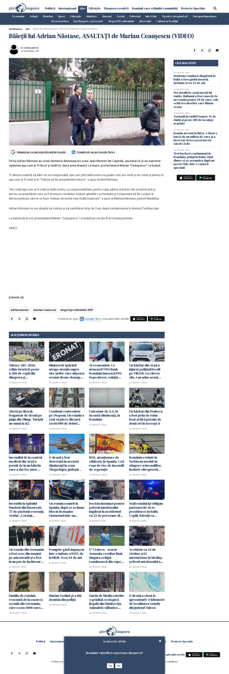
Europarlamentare (205, 16)
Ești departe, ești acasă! (88, 21)
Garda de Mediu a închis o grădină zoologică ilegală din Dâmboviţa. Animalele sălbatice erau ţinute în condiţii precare (106, 602)
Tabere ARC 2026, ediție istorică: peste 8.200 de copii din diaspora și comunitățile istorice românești (24, 371)
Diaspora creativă (116, 8)
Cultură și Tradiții (167, 21)
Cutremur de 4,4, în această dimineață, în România (104, 415)
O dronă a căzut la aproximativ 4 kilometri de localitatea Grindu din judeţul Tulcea (146, 602)
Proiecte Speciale (193, 8)
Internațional (67, 8)
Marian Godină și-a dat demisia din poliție (65, 598)
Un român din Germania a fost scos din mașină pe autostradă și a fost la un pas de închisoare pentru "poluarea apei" (26, 556)
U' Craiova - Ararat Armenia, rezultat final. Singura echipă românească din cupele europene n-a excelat (106, 556)
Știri (82, 8)
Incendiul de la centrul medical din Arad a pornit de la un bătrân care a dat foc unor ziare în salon (25, 463)
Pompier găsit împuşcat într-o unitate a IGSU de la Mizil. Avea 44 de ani (66, 554)
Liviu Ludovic (31, 47)
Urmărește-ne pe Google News (96, 152)
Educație (75, 16)
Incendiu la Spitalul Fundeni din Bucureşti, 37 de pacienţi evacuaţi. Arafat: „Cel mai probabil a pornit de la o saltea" (26, 509)
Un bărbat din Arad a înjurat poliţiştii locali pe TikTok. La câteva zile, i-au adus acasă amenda (144, 371)
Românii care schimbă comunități (155, 8)
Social (121, 16)
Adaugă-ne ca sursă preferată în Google (41, 152)
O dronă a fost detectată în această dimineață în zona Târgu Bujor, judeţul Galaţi (64, 463)
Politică (50, 8)
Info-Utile (151, 16)
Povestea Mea (60, 21)
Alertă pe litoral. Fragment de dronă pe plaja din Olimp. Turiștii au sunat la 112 (26, 417)
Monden (48, 16)
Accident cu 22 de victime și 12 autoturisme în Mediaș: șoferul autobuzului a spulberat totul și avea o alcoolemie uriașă (146, 556)
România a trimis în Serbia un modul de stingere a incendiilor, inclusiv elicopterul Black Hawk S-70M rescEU (145, 463)
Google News (93, 318)
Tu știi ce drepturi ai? (175, 16)
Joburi (34, 16)
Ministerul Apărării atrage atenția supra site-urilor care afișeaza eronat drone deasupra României (66, 371)
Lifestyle (95, 8)
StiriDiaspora (15, 28)
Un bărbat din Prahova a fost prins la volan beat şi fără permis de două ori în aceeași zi (145, 417)
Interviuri (145, 21)
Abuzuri (107, 16)
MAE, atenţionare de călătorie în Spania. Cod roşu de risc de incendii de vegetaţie (106, 463)
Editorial (135, 16)
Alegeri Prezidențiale (121, 21)
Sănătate (91, 16)
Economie (18, 16)
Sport (61, 16)
